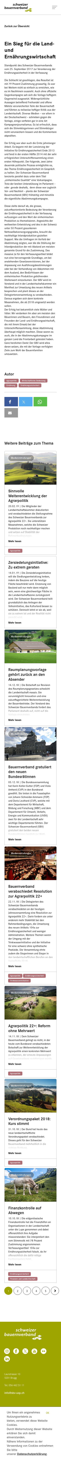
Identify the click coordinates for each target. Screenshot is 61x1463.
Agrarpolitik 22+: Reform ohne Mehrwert (29, 1028)
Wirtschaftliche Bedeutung (33, 380)
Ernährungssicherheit (30, 385)
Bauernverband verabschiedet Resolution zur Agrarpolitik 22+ (30, 891)
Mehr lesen (14, 541)
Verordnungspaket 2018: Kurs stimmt (29, 1121)
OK (47, 1413)
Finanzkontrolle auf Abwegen (24, 1210)
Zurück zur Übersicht (16, 26)
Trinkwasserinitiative (19, 980)
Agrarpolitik (11, 380)
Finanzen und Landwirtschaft (22, 1278)
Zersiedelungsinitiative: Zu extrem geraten (28, 565)
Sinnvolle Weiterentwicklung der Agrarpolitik (27, 495)
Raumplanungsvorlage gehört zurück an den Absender (27, 674)
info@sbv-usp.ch (14, 1393)
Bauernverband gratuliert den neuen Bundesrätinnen (29, 771)
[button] (11, 401)
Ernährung (10, 385)
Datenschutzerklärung (32, 1453)
